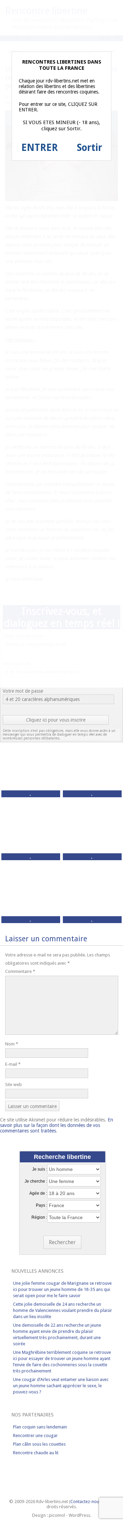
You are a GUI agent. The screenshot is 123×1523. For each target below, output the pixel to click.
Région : (39, 1217)
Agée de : (38, 1193)
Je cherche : (36, 1181)
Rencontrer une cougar (35, 1435)
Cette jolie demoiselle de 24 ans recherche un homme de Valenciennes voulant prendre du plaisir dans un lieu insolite (62, 1310)
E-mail (12, 1064)
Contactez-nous (85, 1501)
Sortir (89, 147)
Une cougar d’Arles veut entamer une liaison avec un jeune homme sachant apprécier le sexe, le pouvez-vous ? (61, 1385)
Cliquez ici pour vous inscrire (55, 720)
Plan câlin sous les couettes (39, 1444)
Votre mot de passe (23, 691)
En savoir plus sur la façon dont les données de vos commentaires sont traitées (56, 1125)
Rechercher (62, 1242)
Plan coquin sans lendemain (40, 1426)
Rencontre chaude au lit (35, 1452)
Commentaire (20, 971)
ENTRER (39, 147)
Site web (13, 1084)
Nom (11, 1044)
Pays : (41, 1205)
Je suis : (39, 1169)
